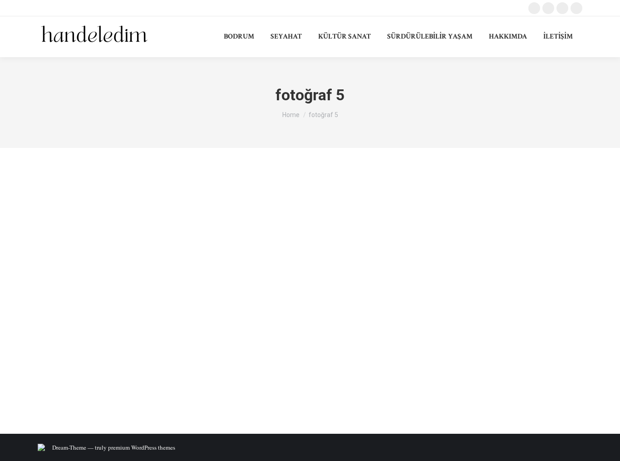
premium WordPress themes (141, 447)
